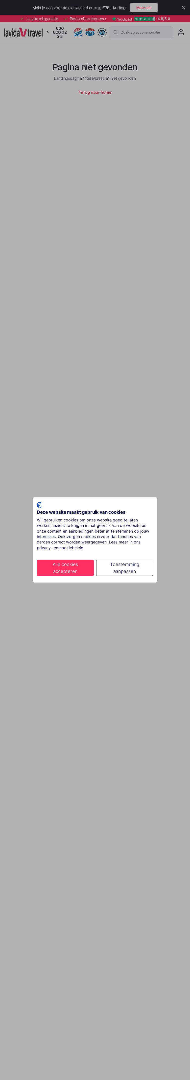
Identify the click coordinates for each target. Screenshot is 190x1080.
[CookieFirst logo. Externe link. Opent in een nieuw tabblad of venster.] (39, 505)
